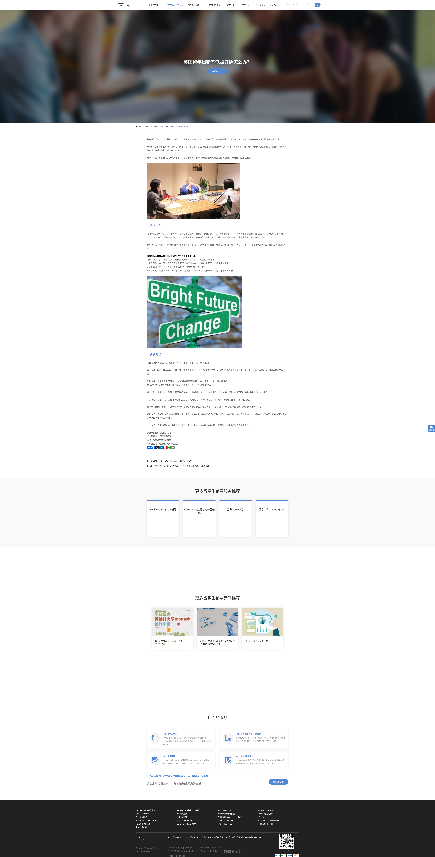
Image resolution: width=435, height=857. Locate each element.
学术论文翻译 (141, 817)
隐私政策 (182, 856)
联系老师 (273, 5)
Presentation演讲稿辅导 (227, 814)
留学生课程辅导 (195, 5)
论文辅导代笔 (182, 814)
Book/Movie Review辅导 (268, 820)
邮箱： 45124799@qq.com (210, 848)
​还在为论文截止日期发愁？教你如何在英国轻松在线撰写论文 (217, 642)
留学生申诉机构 (187, 848)
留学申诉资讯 (164, 126)
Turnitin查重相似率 (266, 814)
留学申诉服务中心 (174, 5)
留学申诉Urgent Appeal (272, 509)
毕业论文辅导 (155, 5)
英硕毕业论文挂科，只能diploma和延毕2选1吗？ (173, 461)
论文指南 (232, 5)
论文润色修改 (182, 817)
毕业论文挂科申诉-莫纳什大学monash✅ (168, 642)
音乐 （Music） (236, 509)
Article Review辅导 (225, 820)
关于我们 (260, 5)
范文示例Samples (225, 824)
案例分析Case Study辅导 (146, 820)
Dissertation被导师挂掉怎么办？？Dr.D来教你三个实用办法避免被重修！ (183, 466)
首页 (140, 126)
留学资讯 (246, 5)
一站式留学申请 (215, 5)
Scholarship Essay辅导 (186, 824)
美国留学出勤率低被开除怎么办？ (183, 126)
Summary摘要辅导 (184, 820)
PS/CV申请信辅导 (143, 824)
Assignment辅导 (224, 810)
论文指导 (262, 817)
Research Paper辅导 (266, 810)
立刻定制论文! (278, 782)
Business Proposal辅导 (163, 509)
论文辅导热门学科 (265, 824)
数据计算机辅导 (142, 827)
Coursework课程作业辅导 (146, 810)
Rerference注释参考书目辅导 (199, 511)
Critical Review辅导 (144, 814)
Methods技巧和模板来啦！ (257, 641)
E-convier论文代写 (152, 848)
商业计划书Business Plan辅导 (230, 817)
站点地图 (171, 856)
